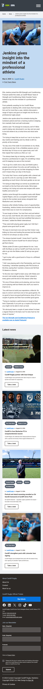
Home (4, 14)
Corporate (8, 367)
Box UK (30, 680)
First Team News (10, 82)
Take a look (12, 385)
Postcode (5, 644)
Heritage (19, 482)
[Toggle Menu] (38, 6)
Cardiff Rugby (19, 79)
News (10, 14)
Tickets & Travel (18, 367)
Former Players (10, 482)
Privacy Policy (11, 655)
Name (7, 626)
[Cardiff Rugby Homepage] (8, 6)
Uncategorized (10, 486)
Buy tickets (22, 599)
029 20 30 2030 (11, 615)
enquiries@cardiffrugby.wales (14, 617)
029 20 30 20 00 (11, 613)
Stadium (27, 482)
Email (7, 635)
